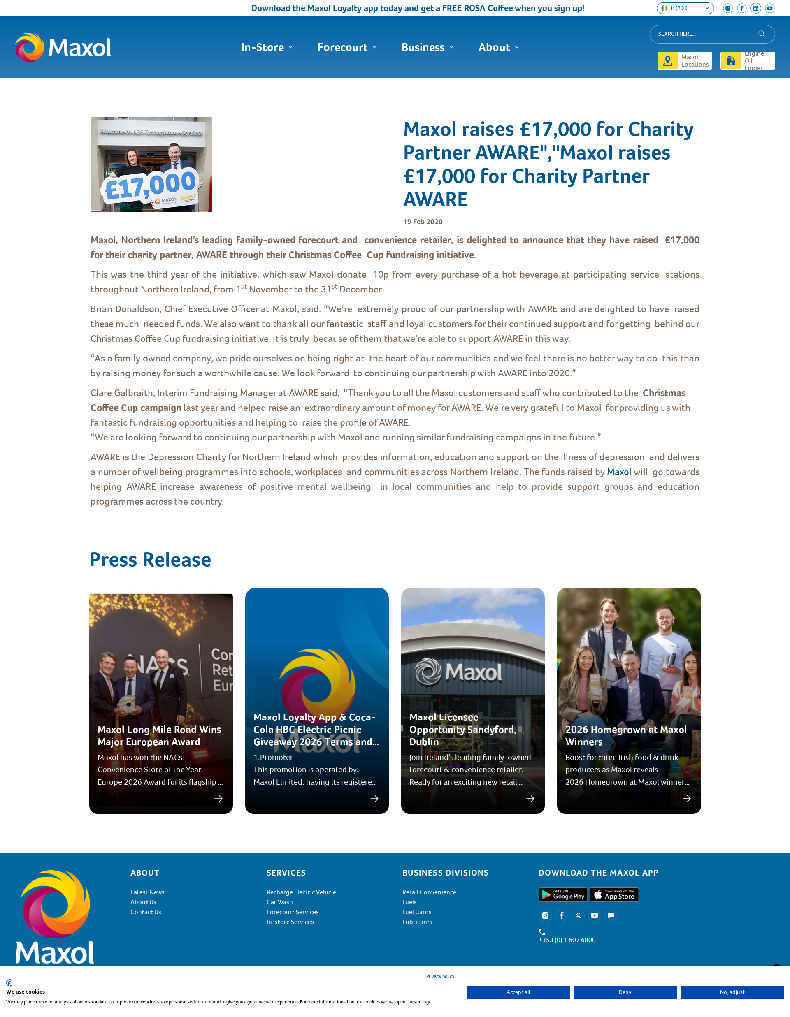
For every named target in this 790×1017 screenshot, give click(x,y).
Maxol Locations (695, 60)
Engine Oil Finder (754, 61)
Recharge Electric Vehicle (301, 892)
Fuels (409, 902)
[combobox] (712, 34)
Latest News (147, 892)
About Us (143, 902)
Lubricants (417, 922)
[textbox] (395, 370)
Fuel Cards (417, 912)
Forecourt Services (293, 912)
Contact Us (145, 912)
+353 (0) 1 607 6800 (567, 940)
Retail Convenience (429, 892)
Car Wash (280, 902)
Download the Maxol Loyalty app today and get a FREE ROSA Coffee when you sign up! (388, 8)
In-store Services (290, 922)
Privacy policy (440, 976)
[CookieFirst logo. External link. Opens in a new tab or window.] (9, 983)
